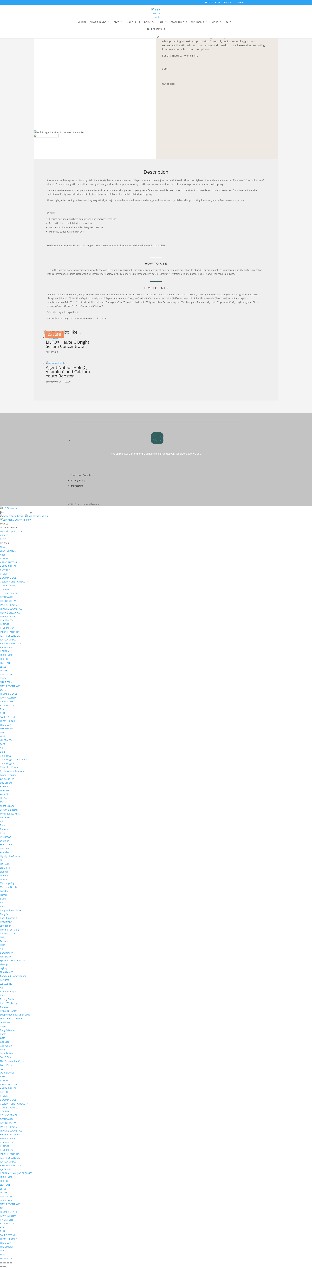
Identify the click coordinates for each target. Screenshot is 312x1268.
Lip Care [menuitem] (4, 798)
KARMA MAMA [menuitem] (8, 639)
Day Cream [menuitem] (6, 782)
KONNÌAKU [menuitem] (6, 651)
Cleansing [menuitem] (5, 755)
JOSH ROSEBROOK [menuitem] (10, 635)
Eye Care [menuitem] (4, 790)
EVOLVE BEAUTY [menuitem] (8, 604)
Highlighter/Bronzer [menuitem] (11, 856)
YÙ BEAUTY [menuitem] (6, 740)
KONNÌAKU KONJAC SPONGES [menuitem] (16, 1173)
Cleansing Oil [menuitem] (7, 763)
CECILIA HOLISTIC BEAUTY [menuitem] (14, 581)
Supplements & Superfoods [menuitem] (15, 1014)
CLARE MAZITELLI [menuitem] (9, 585)
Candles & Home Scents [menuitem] (13, 975)
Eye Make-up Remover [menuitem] (12, 771)
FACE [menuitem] (2, 744)
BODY (147, 22)
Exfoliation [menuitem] (5, 786)
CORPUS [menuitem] (4, 589)
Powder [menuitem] (4, 891)
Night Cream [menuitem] (7, 805)
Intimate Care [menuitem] (7, 933)
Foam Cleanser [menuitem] (8, 774)
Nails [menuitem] (3, 937)
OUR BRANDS (154, 29)
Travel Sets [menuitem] (6, 1065)
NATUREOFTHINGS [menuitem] (10, 686)
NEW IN (82, 22)
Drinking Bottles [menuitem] (8, 1010)
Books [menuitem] (3, 1033)
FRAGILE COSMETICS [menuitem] (11, 608)
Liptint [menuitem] (3, 879)
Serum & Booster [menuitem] (9, 809)
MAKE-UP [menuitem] (5, 817)
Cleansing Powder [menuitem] (10, 767)
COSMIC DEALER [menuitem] (9, 593)
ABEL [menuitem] (2, 554)
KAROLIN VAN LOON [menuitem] (11, 643)
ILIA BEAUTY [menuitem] (6, 620)
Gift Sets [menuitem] (4, 1041)
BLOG (217, 2)
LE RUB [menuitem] (4, 658)
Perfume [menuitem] (4, 941)
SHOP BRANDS (98, 22)
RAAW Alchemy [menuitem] (8, 1215)
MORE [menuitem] (3, 1026)
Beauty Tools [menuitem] (7, 999)
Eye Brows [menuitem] (5, 836)
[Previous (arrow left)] (1, 1266)
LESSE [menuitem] (3, 666)
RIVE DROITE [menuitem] (6, 701)
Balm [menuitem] (3, 751)
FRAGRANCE (177, 22)
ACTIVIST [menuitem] (4, 558)
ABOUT (208, 2)
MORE (215, 22)
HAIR (160, 22)
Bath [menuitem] (2, 906)
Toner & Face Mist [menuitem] (10, 813)
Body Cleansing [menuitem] (8, 917)
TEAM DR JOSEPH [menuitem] (9, 720)
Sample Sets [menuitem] (6, 1053)
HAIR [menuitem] (2, 945)
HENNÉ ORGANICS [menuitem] (10, 612)
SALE (228, 22)
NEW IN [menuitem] (4, 546)
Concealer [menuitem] (5, 829)
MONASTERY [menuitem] (7, 674)
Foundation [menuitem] (6, 852)
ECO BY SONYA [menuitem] (8, 600)
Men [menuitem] (2, 1049)
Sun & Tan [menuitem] (5, 1057)
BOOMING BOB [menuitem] (8, 577)
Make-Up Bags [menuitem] (8, 883)
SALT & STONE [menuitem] (8, 716)
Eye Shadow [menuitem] (6, 844)
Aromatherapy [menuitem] (8, 991)
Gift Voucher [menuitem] (6, 1045)
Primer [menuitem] (3, 894)
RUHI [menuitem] (2, 713)
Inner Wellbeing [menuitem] (8, 1003)
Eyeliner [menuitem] (4, 840)
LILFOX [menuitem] (3, 670)
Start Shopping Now (11, 531)
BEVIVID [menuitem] (4, 574)
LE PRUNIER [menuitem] (6, 655)
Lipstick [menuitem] (4, 875)
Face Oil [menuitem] (4, 794)
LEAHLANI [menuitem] (5, 662)
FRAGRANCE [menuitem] (6, 972)
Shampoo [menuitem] (5, 964)
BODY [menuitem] (3, 898)
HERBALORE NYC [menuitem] (9, 616)
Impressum (77, 485)
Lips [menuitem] (2, 860)
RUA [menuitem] (2, 709)
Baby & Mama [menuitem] (7, 1030)
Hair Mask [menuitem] (5, 956)
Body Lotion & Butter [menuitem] (11, 910)
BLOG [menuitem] (3, 539)
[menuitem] (4, 542)
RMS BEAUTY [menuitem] (7, 705)
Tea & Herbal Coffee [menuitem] (11, 1018)
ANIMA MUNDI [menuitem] (8, 566)
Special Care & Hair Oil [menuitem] (12, 960)
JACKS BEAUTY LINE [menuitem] (10, 632)
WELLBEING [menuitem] (6, 983)
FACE (116, 22)
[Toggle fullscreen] (4, 1262)
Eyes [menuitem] (2, 833)
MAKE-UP (131, 22)
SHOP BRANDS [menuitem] (8, 550)
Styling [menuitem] (3, 968)
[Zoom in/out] (1, 1262)
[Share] (7, 1262)
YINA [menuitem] (2, 736)
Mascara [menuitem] (4, 848)
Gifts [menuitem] (2, 1037)
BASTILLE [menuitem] (5, 570)
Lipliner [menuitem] (4, 871)
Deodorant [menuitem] (6, 921)
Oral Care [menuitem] (5, 1022)
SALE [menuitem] (2, 1068)
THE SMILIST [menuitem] (6, 728)
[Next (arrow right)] (4, 1266)
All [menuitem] (1, 747)
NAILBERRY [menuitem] (6, 682)
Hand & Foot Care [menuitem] (9, 929)
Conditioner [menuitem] (6, 952)
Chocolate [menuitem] (5, 1007)
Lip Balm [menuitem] (4, 863)
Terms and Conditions (83, 475)
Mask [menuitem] (3, 802)
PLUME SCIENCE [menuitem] (8, 693)
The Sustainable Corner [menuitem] (13, 1061)
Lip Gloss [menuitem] (5, 867)
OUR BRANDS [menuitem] (7, 1072)
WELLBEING (197, 22)
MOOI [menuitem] (3, 678)
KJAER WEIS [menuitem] (6, 647)
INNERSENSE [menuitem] (7, 628)
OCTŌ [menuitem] (3, 689)
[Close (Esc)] (11, 1262)
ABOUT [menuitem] (4, 535)
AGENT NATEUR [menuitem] (8, 562)
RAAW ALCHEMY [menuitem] (9, 697)
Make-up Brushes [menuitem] (9, 887)
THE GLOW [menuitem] (6, 724)
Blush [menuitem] (3, 825)
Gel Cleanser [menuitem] (7, 778)
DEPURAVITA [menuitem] (6, 597)
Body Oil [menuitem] (4, 914)
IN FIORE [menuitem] (4, 624)
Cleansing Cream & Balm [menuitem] (13, 759)
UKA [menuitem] (2, 732)
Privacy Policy (78, 480)
